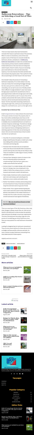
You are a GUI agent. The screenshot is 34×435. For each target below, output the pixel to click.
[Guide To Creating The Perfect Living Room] (27, 279)
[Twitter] (11, 22)
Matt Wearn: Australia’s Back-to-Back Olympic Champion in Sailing (9, 257)
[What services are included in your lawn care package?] (27, 270)
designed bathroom (10, 114)
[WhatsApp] (19, 22)
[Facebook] (8, 22)
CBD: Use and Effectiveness (7, 344)
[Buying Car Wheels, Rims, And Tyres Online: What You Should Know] (24, 320)
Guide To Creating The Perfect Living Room (12, 277)
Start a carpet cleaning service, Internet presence (13, 286)
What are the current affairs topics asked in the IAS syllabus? (11, 336)
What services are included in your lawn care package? (12, 268)
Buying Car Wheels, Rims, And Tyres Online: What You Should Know (11, 319)
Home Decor (4, 12)
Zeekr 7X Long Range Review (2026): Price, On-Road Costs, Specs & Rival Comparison (11, 311)
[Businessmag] (16, 3)
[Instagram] (14, 374)
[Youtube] (23, 374)
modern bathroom (20, 243)
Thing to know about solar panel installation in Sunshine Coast (25, 257)
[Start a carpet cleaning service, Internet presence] (27, 288)
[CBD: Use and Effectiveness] (24, 346)
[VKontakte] (20, 374)
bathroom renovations (10, 243)
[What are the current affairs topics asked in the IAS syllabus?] (24, 337)
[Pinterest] (15, 22)
